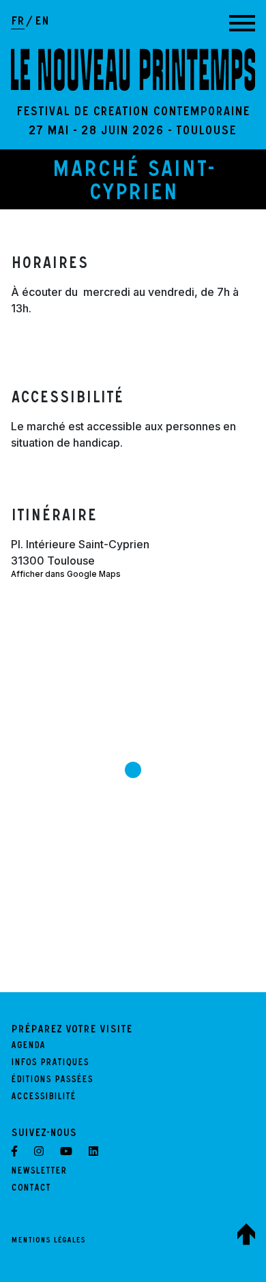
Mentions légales (48, 1241)
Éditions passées (52, 1081)
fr (18, 22)
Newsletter (39, 1172)
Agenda (28, 1047)
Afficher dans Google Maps (66, 574)
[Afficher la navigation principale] (242, 23)
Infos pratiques (50, 1064)
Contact (30, 1189)
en (42, 22)
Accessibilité (43, 1098)
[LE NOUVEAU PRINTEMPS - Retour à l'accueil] (133, 69)
